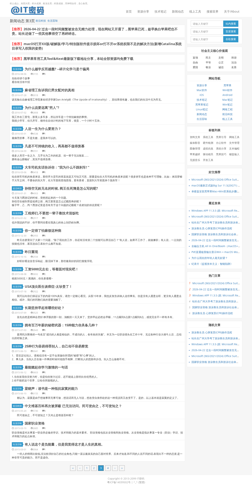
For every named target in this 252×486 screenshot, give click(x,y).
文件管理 (234, 143)
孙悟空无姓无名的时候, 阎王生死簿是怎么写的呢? (61, 188)
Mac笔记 (227, 99)
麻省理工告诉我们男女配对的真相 (50, 90)
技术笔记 (160, 11)
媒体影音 (195, 143)
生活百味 (52, 20)
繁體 (141, 482)
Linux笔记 (202, 109)
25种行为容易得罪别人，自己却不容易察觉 (56, 346)
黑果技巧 (221, 154)
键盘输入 (234, 154)
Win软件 (227, 90)
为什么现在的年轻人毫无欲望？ (209, 258)
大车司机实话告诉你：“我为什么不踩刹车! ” (57, 167)
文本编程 (234, 148)
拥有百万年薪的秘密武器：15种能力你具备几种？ (61, 325)
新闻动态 (178, 11)
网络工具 (234, 137)
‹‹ (73, 468)
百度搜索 (231, 31)
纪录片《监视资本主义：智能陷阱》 (212, 264)
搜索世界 (212, 11)
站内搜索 (231, 23)
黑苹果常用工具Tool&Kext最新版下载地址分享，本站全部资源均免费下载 (78, 58)
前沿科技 (41, 20)
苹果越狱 (195, 154)
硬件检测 (208, 143)
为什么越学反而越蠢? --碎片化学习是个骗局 (57, 69)
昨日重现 (31, 251)
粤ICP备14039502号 (119, 482)
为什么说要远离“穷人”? (42, 107)
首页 (129, 11)
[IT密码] (27, 9)
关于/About (231, 11)
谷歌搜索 (231, 39)
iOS (202, 95)
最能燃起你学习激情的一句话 (46, 367)
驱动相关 (208, 154)
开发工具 (208, 160)
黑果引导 (221, 137)
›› (122, 468)
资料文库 (195, 137)
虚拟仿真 (208, 148)
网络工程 (227, 109)
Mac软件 (202, 90)
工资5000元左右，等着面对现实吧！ (52, 269)
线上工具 (195, 11)
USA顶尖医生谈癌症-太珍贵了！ (48, 286)
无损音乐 (195, 160)
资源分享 (143, 11)
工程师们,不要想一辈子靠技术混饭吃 (52, 213)
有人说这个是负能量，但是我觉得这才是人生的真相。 (64, 444)
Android (227, 95)
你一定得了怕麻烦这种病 (43, 230)
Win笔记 (227, 104)
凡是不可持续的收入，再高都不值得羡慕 (54, 146)
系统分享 (221, 148)
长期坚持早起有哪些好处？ (45, 307)
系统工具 (208, 137)
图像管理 (195, 148)
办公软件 (221, 143)
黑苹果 (227, 85)
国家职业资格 (35, 423)
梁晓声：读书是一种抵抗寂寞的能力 (51, 388)
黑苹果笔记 (201, 104)
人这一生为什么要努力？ (43, 128)
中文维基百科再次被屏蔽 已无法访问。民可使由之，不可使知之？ (73, 406)
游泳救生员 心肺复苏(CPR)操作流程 (211, 228)
